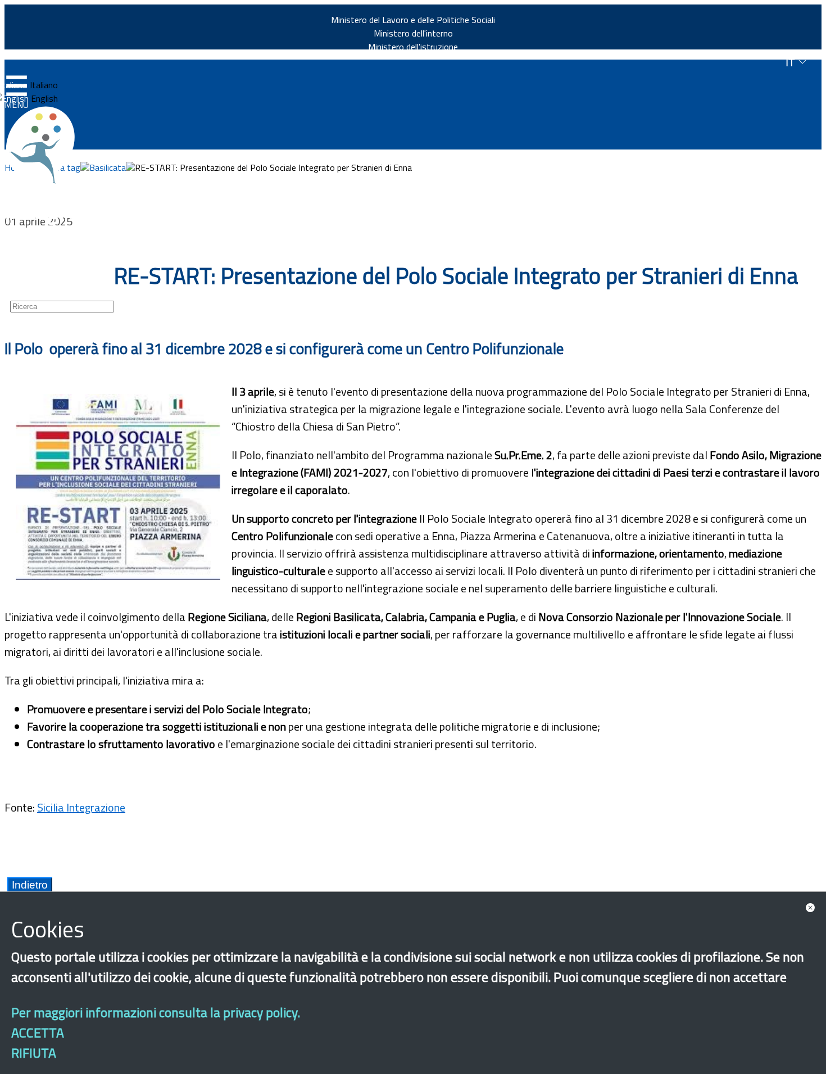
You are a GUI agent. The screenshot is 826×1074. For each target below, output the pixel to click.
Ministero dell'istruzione (413, 46)
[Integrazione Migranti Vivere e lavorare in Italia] (45, 145)
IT (792, 63)
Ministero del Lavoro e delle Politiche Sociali (413, 19)
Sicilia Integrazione (81, 807)
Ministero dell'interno (413, 33)
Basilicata (107, 167)
